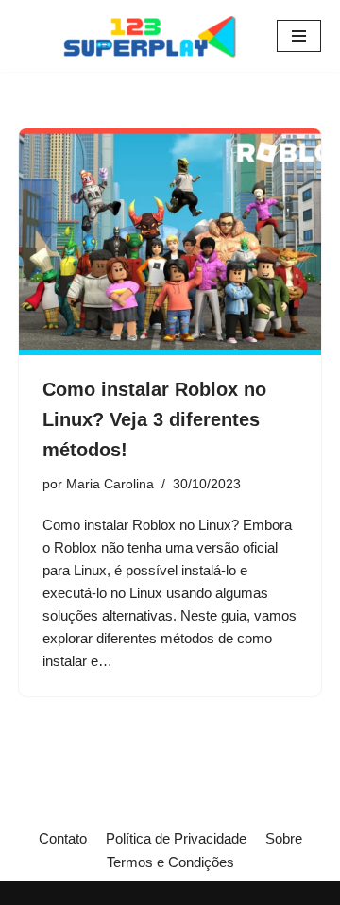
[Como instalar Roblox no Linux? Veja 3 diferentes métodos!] (170, 241)
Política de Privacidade (176, 838)
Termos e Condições (170, 862)
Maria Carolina (110, 484)
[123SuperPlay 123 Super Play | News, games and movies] (154, 36)
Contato (63, 838)
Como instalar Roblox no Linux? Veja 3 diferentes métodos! (154, 419)
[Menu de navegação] (299, 36)
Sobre (283, 838)
